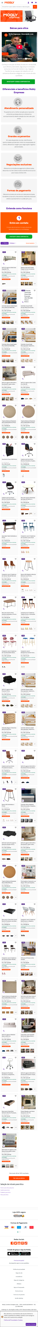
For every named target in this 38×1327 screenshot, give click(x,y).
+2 (34, 322)
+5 (34, 590)
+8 (15, 437)
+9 (34, 513)
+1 (15, 782)
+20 (16, 1012)
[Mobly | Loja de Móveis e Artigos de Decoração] (9, 3)
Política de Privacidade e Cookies (13, 1320)
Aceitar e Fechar (31, 1324)
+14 (35, 398)
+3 (15, 322)
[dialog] (19, 1319)
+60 (35, 283)
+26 (16, 1050)
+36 (16, 1165)
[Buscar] (35, 7)
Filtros (5, 243)
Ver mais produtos (19, 1178)
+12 (15, 398)
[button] (13, 243)
